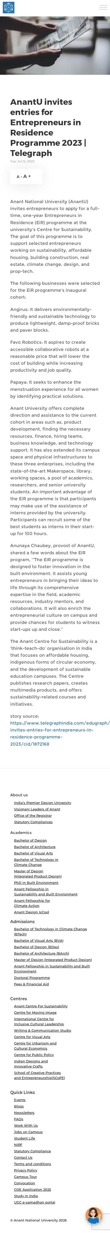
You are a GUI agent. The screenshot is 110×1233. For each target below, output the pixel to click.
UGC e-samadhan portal (34, 1202)
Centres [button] (18, 999)
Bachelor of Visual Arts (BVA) (38, 940)
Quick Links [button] (22, 1093)
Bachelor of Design (30, 840)
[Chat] (94, 1215)
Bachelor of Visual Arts (33, 853)
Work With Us (26, 1125)
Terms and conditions (32, 1164)
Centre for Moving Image (35, 1012)
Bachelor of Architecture (35, 847)
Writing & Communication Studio (42, 1030)
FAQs (18, 1119)
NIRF (18, 1145)
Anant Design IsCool (31, 912)
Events (20, 1100)
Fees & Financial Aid (31, 984)
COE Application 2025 (32, 1189)
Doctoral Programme (32, 978)
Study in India (26, 1196)
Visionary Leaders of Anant (37, 809)
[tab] (55, 783)
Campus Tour (25, 1177)
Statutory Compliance (32, 1151)
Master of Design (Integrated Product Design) (53, 960)
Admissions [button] (22, 922)
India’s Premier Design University (42, 803)
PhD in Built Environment (36, 883)
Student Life (24, 1138)
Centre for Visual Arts (32, 1037)
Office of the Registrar (33, 815)
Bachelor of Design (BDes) (36, 947)
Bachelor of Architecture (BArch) (41, 953)
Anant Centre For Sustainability (41, 1006)
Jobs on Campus (28, 1132)
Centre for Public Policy (34, 1055)
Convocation (24, 1183)
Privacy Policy (25, 1170)
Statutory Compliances (33, 822)
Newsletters (24, 1113)
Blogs (19, 1106)
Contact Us (23, 1157)
